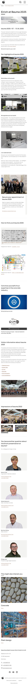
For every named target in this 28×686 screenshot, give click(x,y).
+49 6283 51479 (5, 507)
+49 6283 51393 (4, 565)
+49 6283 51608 (4, 478)
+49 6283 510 (6, 662)
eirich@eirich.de (7, 668)
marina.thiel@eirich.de (6, 476)
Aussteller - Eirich (16, 246)
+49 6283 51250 (4, 536)
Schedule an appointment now (9, 211)
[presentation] (4, 417)
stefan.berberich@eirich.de (7, 505)
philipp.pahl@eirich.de (6, 563)
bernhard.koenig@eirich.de (7, 534)
